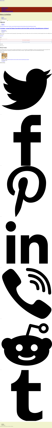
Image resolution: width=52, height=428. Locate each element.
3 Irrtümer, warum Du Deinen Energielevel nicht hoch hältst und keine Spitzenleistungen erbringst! (24, 28)
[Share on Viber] (27, 318)
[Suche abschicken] (7, 20)
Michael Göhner (2, 0)
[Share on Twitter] (27, 114)
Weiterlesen (1, 35)
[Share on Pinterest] (27, 216)
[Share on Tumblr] (27, 420)
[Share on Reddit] (27, 369)
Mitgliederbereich (4, 18)
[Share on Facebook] (27, 165)
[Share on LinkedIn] (27, 267)
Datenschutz (3, 424)
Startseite (3, 17)
